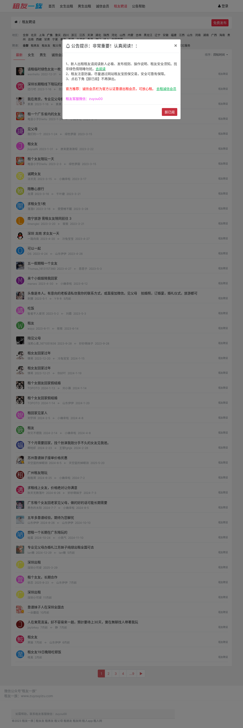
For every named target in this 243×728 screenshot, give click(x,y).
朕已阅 (170, 112)
